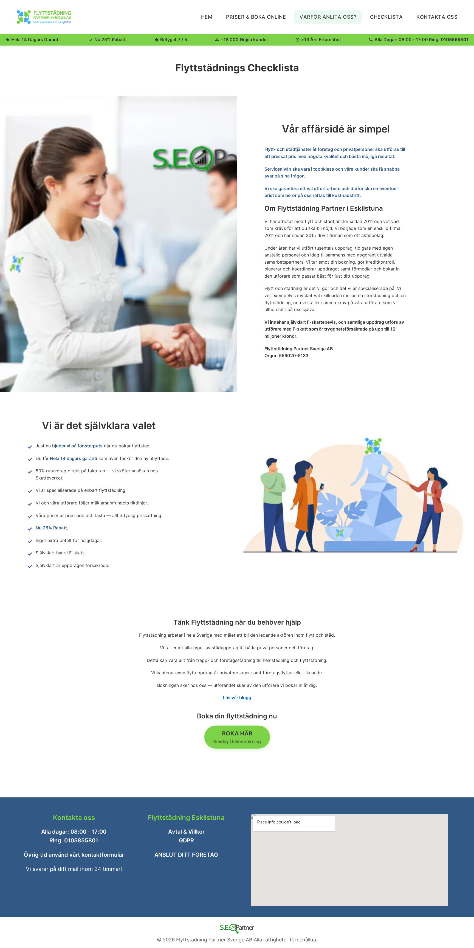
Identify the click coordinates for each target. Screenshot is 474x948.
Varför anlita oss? (328, 17)
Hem (207, 17)
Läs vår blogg (237, 697)
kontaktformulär (102, 854)
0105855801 (455, 39)
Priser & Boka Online (256, 17)
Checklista (386, 17)
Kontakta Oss (437, 17)
